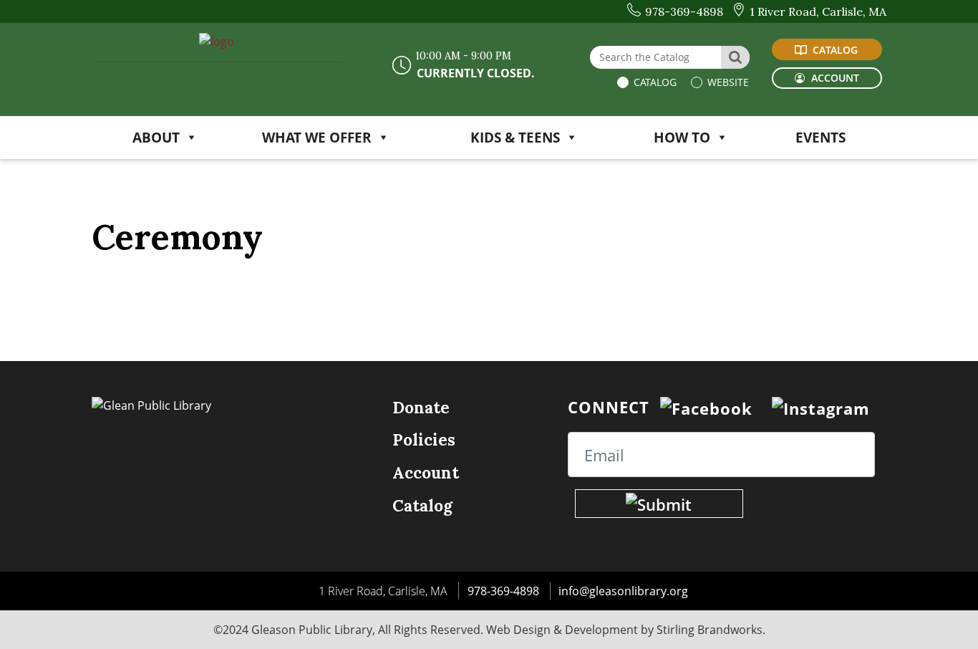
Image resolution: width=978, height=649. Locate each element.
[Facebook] (706, 407)
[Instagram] (821, 407)
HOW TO (682, 137)
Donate (421, 407)
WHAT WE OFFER (317, 137)
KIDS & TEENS (515, 137)
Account (425, 472)
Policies (423, 439)
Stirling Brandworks (709, 630)
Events (820, 137)
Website (727, 82)
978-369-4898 (503, 591)
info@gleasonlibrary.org (623, 591)
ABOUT (156, 137)
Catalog (654, 82)
